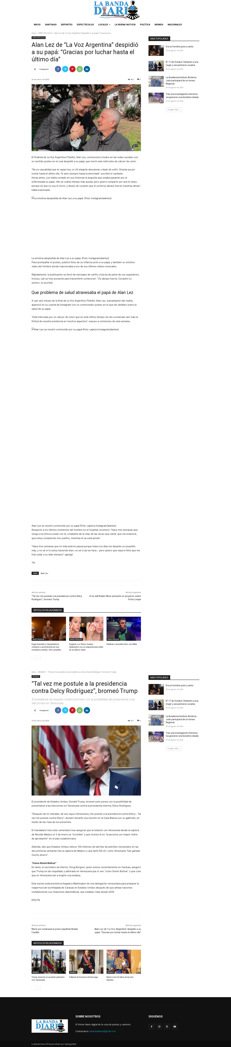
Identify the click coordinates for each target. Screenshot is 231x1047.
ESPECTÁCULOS (45, 33)
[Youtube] (175, 1027)
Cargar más (173, 109)
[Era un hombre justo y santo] (156, 50)
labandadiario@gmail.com (103, 1031)
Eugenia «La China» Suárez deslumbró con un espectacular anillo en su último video (86, 647)
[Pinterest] (72, 69)
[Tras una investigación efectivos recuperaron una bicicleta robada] (156, 98)
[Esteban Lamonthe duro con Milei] (124, 629)
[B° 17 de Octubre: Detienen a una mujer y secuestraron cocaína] (156, 66)
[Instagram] (159, 1027)
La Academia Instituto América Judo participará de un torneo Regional (181, 80)
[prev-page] (34, 658)
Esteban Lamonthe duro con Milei (122, 644)
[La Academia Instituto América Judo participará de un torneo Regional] (156, 81)
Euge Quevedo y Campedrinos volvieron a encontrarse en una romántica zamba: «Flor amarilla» (46, 647)
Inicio (34, 33)
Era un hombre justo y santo (179, 46)
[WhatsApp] (80, 69)
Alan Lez (44, 573)
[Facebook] (58, 69)
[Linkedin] (87, 69)
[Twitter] (65, 69)
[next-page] (39, 658)
